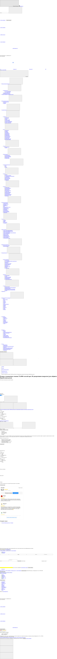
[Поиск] (15, 10)
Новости (4, 330)
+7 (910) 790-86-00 (13, 550)
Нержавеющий (5, 205)
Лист (5, 166)
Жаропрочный (7, 134)
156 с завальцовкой (7, 92)
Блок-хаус (4, 102)
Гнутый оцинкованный (8, 279)
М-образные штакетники (6, 93)
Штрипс (6, 174)
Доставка (4, 334)
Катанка (4, 305)
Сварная (6, 267)
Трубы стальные (4, 229)
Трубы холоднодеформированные (8, 231)
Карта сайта (3, 589)
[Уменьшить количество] (6, 425)
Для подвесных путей (8, 263)
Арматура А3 (7, 117)
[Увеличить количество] (28, 425)
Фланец (4, 308)
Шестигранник (5, 154)
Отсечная (4, 220)
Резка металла (5, 344)
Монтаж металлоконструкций (7, 348)
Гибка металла (5, 345)
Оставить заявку (30, 567)
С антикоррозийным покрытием (9, 176)
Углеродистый (7, 191)
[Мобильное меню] (6, 362)
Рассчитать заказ (2, 571)
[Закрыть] (6, 642)
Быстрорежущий (7, 137)
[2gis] (2, 578)
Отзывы (4, 320)
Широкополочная (7, 266)
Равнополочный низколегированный (10, 287)
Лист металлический (5, 202)
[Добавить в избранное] (20, 405)
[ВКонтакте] (0, 395)
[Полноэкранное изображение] (16, 409)
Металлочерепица (5, 246)
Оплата (4, 333)
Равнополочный (7, 286)
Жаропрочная (7, 179)
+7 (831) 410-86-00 (2, 20)
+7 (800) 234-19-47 (2, 34)
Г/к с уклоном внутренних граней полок (11, 261)
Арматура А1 (7, 118)
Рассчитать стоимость (3, 351)
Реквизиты (4, 319)
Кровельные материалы (5, 244)
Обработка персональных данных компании (15, 637)
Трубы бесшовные (6, 235)
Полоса (6, 167)
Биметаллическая (7, 177)
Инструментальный (8, 139)
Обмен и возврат (5, 335)
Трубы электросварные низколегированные (9, 232)
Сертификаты (5, 318)
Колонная (6, 265)
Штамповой (6, 132)
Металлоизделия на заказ (6, 349)
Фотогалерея (5, 322)
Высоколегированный (8, 194)
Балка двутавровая (6, 259)
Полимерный (5, 209)
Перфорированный (6, 208)
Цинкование (5, 350)
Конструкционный (7, 136)
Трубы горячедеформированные (8, 230)
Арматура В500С (7, 120)
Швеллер (4, 274)
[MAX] (13, 62)
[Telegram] (6, 62)
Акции (4, 323)
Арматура (4, 116)
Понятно (24, 638)
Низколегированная (8, 264)
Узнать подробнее (28, 638)
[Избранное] (32, 358)
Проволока (4, 307)
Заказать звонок (9, 20)
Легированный (5, 210)
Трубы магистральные (6, 236)
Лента (4, 173)
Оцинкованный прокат (6, 164)
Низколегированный (8, 138)
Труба (4, 303)
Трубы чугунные (5, 234)
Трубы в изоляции (6, 237)
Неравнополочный (7, 288)
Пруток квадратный (8, 188)
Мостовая (6, 262)
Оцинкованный (7, 133)
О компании (3, 316)
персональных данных (24, 567)
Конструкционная (7, 178)
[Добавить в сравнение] (6, 405)
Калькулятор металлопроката (7, 332)
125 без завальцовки (8, 91)
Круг (4, 129)
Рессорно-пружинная (8, 175)
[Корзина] (45, 358)
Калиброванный (7, 155)
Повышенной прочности (6, 207)
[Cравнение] (19, 358)
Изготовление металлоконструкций (8, 346)
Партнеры (4, 321)
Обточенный (7, 130)
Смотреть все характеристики (4, 420)
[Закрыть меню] (20, 362)
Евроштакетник (5, 90)
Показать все (2, 444)
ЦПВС (4, 221)
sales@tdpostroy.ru (7, 549)
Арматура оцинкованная (8, 121)
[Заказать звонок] (6, 355)
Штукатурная (5, 222)
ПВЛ (4, 206)
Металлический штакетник (5, 83)
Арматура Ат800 (7, 119)
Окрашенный (5, 212)
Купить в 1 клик (5, 429)
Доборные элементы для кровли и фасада (7, 94)
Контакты (4, 317)
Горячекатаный (7, 135)
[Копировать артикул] (10, 399)
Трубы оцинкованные (6, 233)
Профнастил (3, 291)
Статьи (4, 331)
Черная (6, 147)
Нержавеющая (7, 260)
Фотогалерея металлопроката (7, 337)
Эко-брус (4, 103)
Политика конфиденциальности (4, 637)
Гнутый (6, 276)
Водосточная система (6, 245)
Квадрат (4, 186)
